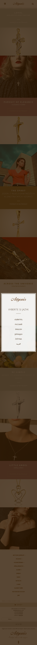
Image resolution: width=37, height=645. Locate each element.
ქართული (18, 334)
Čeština (18, 339)
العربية (18, 344)
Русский (18, 324)
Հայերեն (19, 319)
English (18, 329)
